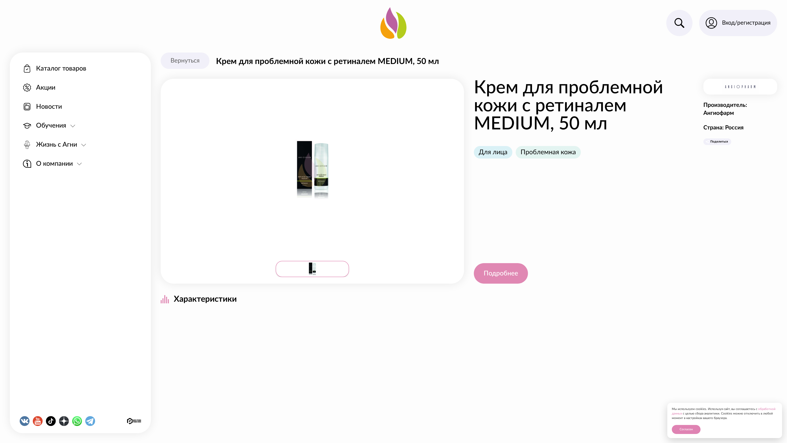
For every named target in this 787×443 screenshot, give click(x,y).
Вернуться (185, 61)
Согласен (686, 429)
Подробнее (501, 273)
